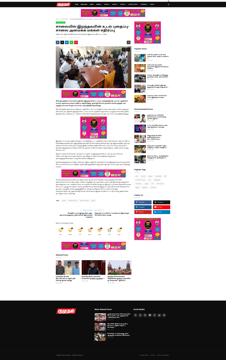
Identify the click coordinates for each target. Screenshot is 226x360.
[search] (168, 4)
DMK (137, 176)
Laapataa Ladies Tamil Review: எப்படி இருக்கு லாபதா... (157, 96)
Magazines (84, 4)
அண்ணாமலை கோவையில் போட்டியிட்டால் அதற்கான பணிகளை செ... (118, 315)
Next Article (98, 210)
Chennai (143, 176)
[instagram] (145, 315)
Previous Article (87, 210)
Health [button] (114, 4)
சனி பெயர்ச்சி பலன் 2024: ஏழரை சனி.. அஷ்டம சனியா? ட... (158, 56)
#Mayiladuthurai (73, 200)
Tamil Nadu (138, 183)
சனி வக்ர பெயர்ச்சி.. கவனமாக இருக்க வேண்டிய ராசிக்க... (158, 66)
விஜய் (137, 187)
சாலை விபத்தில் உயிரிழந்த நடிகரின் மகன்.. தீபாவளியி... (158, 76)
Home (76, 4)
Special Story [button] (133, 4)
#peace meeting (84, 200)
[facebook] (135, 315)
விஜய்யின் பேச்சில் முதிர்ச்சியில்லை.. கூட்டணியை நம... (154, 137)
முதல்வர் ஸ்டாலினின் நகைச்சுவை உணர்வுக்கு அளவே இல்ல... (156, 117)
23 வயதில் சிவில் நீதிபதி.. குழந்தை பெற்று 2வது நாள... (158, 86)
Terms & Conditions (163, 355)
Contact (152, 355)
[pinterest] (155, 315)
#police (93, 200)
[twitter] (140, 315)
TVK (152, 183)
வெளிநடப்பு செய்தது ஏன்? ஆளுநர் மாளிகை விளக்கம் (118, 334)
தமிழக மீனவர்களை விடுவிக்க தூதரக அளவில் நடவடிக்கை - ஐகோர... (119, 278)
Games (92, 4)
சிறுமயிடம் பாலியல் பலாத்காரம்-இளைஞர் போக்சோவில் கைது (112, 214)
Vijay (149, 180)
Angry (99, 234)
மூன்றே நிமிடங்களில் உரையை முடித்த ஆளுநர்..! (93, 277)
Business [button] (144, 4)
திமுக (150, 176)
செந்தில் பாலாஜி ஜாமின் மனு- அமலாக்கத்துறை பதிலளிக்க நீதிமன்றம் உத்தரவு (76, 215)
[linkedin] (159, 315)
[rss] (164, 315)
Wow (119, 234)
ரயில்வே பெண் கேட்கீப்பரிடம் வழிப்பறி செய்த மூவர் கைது (65, 278)
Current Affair (64, 19)
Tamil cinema (160, 183)
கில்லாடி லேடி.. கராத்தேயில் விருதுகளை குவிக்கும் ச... (157, 157)
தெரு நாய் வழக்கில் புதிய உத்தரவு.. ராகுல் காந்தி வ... (157, 146)
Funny (89, 234)
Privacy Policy (144, 355)
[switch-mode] (168, 0)
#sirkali (64, 200)
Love (80, 234)
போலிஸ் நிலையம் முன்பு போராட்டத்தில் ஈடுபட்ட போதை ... (117, 325)
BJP (165, 176)
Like (60, 234)
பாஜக (146, 183)
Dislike (70, 234)
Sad (109, 234)
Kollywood (153, 187)
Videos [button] (106, 4)
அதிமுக (144, 187)
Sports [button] (122, 4)
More (152, 4)
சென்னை (158, 176)
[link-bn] (113, 13)
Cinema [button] (98, 4)
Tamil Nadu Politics (140, 180)
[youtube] (150, 315)
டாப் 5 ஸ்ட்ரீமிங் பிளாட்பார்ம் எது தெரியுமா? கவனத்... (157, 126)
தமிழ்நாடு (157, 180)
